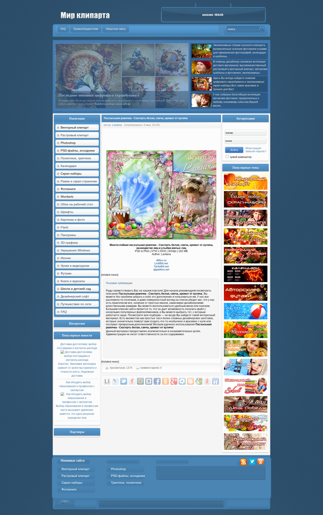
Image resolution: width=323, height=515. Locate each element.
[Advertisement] (181, 138)
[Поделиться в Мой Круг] (182, 381)
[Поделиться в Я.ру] (132, 381)
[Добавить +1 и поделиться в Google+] (173, 381)
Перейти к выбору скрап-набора (112, 103)
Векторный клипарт (75, 469)
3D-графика (69, 242)
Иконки (66, 258)
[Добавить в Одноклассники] (165, 381)
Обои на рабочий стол (77, 204)
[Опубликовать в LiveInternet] (107, 381)
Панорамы (68, 235)
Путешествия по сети (76, 304)
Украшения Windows (75, 250)
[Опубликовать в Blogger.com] (190, 381)
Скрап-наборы (72, 482)
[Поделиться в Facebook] (157, 381)
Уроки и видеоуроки (75, 265)
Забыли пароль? (255, 151)
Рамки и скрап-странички (79, 181)
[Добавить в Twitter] (123, 381)
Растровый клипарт (75, 135)
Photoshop (118, 469)
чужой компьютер (240, 157)
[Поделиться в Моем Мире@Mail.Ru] (140, 381)
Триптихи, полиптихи (126, 482)
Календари (68, 166)
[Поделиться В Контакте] (148, 381)
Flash (64, 227)
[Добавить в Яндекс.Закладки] (207, 381)
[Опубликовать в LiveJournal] (115, 381)
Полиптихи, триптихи (76, 158)
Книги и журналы (73, 281)
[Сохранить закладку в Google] (198, 381)
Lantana (117, 125)
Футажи (66, 273)
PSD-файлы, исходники (128, 475)
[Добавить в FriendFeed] (215, 381)
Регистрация (253, 148)
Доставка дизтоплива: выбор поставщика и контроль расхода (77, 360)
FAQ (64, 311)
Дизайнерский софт (75, 296)
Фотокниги (69, 489)
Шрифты (67, 212)
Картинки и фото (73, 219)
